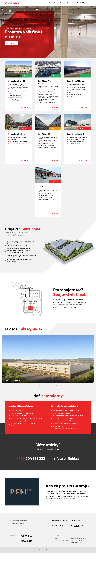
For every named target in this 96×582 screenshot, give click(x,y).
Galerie (69, 3)
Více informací (11, 43)
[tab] (39, 385)
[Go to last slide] (37, 386)
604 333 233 (31, 458)
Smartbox (62, 3)
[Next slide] (59, 386)
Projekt (56, 3)
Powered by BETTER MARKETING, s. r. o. (48, 551)
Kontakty (82, 3)
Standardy (75, 3)
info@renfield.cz (66, 458)
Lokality (50, 3)
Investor (89, 3)
